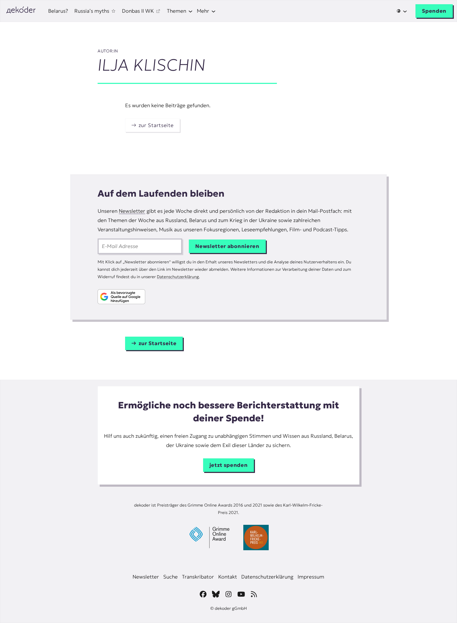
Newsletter (132, 211)
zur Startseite (156, 125)
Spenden (434, 11)
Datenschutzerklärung (178, 276)
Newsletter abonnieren (227, 246)
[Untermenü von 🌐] (401, 11)
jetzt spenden (228, 465)
